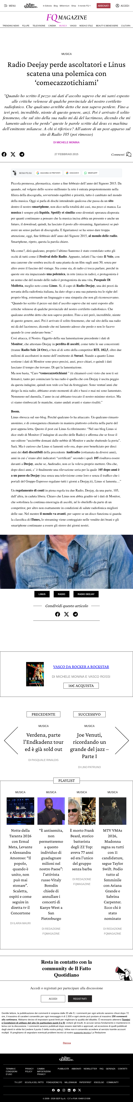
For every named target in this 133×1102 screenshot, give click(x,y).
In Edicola (47, 6)
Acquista (81, 685)
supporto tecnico (82, 1032)
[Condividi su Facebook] (4, 154)
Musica (63, 26)
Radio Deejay (86, 594)
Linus (42, 594)
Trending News (11, 26)
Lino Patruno (91, 767)
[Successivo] (122, 740)
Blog (56, 6)
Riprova (67, 1043)
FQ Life (25, 26)
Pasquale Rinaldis (45, 760)
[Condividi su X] (13, 154)
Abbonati (103, 5)
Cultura (125, 26)
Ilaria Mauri (22, 923)
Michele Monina (68, 142)
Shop (73, 6)
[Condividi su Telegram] (21, 154)
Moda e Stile (86, 26)
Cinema (52, 26)
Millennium (64, 6)
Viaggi (73, 26)
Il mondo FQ (83, 5)
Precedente (43, 714)
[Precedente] (11, 740)
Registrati (80, 998)
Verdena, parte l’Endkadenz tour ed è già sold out (43, 741)
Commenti (118, 154)
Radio (61, 594)
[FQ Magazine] (66, 17)
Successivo (89, 714)
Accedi (53, 998)
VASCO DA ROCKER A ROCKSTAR (81, 666)
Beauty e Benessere (107, 26)
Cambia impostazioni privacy (44, 1071)
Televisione (39, 26)
